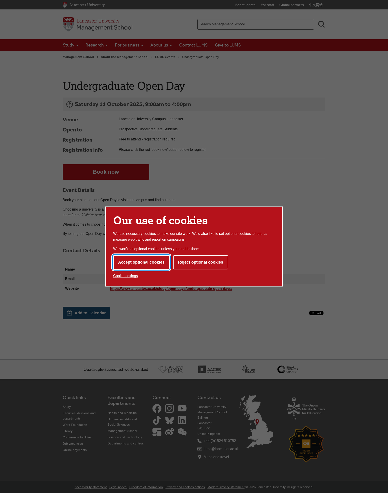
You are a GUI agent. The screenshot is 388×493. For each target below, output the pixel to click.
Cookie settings (125, 276)
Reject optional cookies (200, 262)
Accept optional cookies (141, 262)
